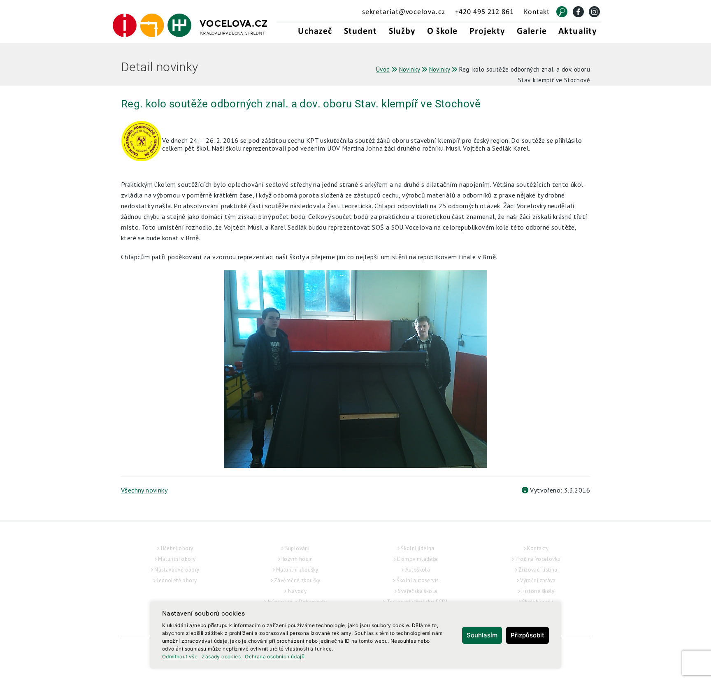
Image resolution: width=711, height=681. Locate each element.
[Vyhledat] (562, 11)
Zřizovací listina (538, 569)
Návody (297, 591)
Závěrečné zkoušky (297, 580)
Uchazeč (315, 31)
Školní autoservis (418, 580)
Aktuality (577, 31)
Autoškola (417, 569)
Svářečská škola (417, 591)
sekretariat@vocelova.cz (403, 12)
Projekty (487, 31)
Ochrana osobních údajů (274, 656)
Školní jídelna (417, 548)
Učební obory (177, 548)
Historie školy (538, 591)
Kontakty (537, 548)
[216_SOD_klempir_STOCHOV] (355, 369)
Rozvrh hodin (297, 558)
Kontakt (537, 12)
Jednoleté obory (177, 580)
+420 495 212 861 (484, 12)
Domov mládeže (417, 558)
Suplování (297, 548)
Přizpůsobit (527, 635)
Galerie (532, 31)
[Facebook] (578, 11)
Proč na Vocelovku (538, 558)
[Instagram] (594, 11)
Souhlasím (482, 635)
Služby (402, 31)
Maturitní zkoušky (297, 569)
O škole (442, 31)
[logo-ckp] (145, 143)
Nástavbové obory (176, 569)
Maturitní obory (176, 558)
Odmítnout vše (180, 656)
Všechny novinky (144, 490)
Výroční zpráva (538, 580)
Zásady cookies (221, 656)
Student (360, 31)
